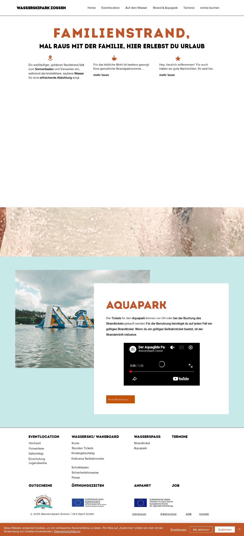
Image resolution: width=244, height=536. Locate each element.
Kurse (75, 443)
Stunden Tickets (82, 448)
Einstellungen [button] (178, 529)
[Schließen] (239, 529)
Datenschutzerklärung (67, 531)
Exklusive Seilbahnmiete (87, 458)
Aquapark (140, 448)
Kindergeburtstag (83, 453)
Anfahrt (142, 485)
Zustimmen (225, 529)
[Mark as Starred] (177, 58)
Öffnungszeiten (87, 485)
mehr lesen (101, 75)
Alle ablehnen (201, 529)
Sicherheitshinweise (85, 472)
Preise (76, 477)
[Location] (50, 58)
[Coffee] (114, 58)
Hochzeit (35, 443)
